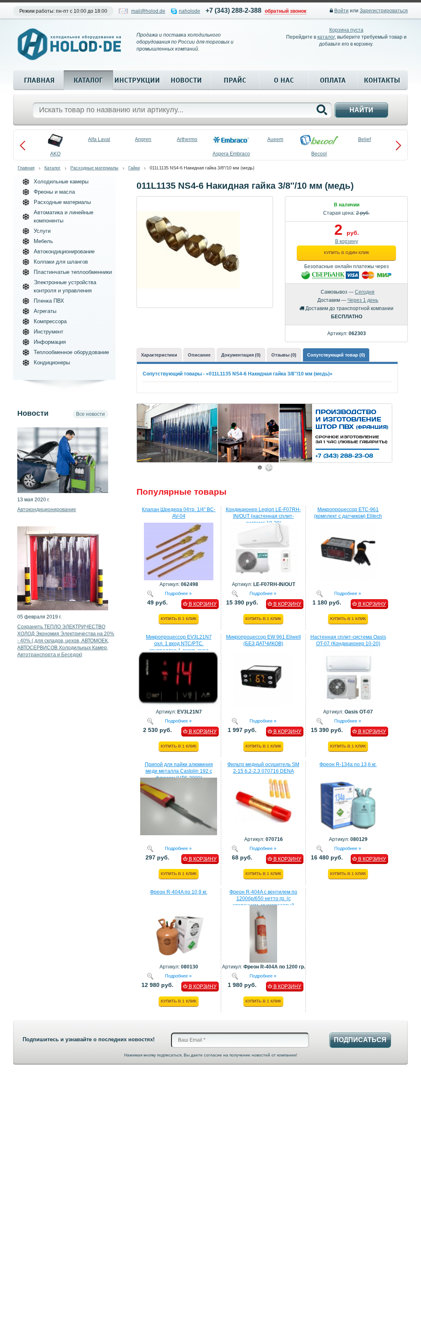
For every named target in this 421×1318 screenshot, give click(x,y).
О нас (284, 80)
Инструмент (48, 332)
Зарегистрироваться (384, 11)
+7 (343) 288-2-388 (233, 10)
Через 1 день (362, 300)
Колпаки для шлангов (61, 262)
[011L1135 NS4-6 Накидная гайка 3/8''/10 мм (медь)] (188, 202)
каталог (326, 37)
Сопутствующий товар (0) (336, 354)
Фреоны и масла (54, 192)
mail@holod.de (148, 11)
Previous (22, 146)
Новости (186, 80)
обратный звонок (285, 11)
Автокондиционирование (64, 251)
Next (398, 146)
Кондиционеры (52, 362)
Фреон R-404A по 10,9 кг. (178, 892)
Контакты (382, 80)
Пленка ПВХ (49, 301)
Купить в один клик (346, 252)
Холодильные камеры (61, 181)
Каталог (88, 80)
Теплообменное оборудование (71, 352)
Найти (361, 110)
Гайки (134, 167)
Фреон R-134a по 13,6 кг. (348, 764)
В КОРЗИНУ (202, 604)
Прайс (235, 80)
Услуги (42, 231)
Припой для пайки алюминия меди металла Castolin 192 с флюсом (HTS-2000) (179, 771)
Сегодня (365, 292)
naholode (189, 11)
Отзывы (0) (283, 354)
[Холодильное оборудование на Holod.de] (69, 44)
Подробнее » (178, 593)
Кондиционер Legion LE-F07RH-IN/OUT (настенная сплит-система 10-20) (263, 516)
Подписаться (360, 1039)
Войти (341, 11)
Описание (199, 354)
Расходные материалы (94, 167)
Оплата (333, 80)
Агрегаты (45, 311)
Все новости (90, 414)
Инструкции (137, 80)
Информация (50, 342)
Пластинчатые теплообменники (73, 272)
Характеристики (159, 354)
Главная (39, 80)
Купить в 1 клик (179, 618)
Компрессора (50, 321)
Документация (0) (241, 354)
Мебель (43, 241)
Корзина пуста (346, 30)
